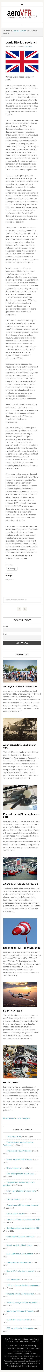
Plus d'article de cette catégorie (16, 1118)
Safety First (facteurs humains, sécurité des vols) (22, 1363)
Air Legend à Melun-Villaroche (20, 686)
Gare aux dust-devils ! (16, 1214)
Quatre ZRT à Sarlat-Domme (19, 1320)
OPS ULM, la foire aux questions (20, 1254)
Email (5, 634)
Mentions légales (31, 1366)
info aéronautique (31, 1346)
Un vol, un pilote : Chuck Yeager (19, 1245)
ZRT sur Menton (13, 1199)
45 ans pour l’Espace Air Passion (20, 884)
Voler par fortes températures (18, 1262)
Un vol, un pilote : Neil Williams (19, 1159)
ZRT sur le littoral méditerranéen (20, 1328)
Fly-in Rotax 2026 (12, 1010)
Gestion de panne (14, 1168)
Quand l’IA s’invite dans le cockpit (20, 1271)
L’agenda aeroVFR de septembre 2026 (22, 1205)
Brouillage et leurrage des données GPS (23, 1228)
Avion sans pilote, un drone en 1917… (21, 1191)
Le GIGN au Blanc (14, 1137)
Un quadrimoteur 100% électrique (20, 1237)
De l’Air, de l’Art (11, 1082)
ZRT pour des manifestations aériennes (23, 1285)
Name (5, 626)
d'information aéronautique (18, 1339)
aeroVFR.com (34, 1339)
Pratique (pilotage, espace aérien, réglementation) (22, 1361)
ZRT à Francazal (13, 1280)
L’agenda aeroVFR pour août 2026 (21, 947)
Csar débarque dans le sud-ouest (20, 1174)
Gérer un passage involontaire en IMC (22, 1302)
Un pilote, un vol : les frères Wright (21, 1294)
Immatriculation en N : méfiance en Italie (23, 1219)
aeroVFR (22, 14)
